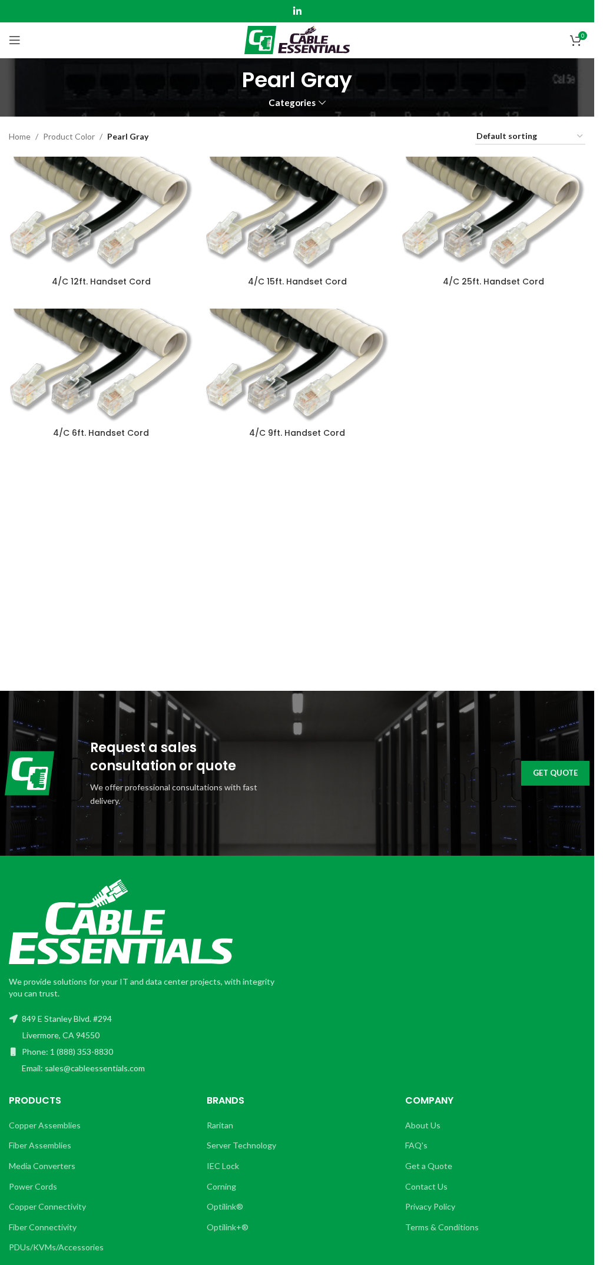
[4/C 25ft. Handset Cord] (493, 213)
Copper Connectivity (47, 1206)
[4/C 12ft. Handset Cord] (101, 213)
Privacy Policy (430, 1206)
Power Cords (33, 1186)
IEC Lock (223, 1166)
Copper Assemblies (45, 1125)
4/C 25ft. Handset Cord (493, 281)
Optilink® (225, 1206)
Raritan (220, 1125)
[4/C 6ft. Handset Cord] (101, 365)
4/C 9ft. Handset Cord (297, 433)
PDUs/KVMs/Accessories (56, 1247)
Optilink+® (228, 1227)
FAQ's (416, 1145)
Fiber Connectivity (43, 1227)
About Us (422, 1125)
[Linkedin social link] (297, 11)
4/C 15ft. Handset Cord (297, 281)
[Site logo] (297, 39)
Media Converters (42, 1166)
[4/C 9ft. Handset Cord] (297, 365)
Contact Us (426, 1186)
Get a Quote (428, 1166)
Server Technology (241, 1145)
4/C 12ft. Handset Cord (101, 281)
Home (20, 136)
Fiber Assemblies (40, 1145)
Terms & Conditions (442, 1227)
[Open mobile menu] (14, 40)
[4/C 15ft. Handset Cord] (297, 213)
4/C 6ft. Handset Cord (101, 433)
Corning (221, 1186)
